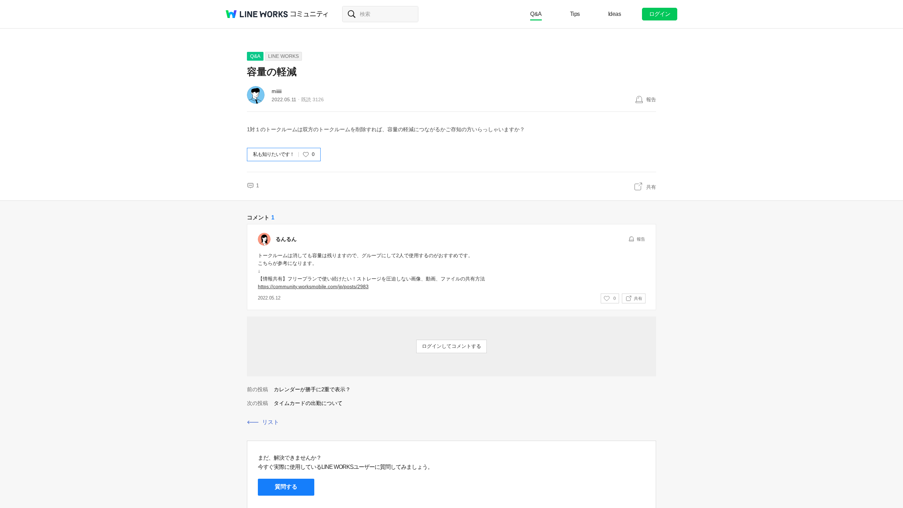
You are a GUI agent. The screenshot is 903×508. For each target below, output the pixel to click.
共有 (651, 187)
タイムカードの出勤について (308, 403)
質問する (286, 487)
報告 (651, 99)
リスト (270, 422)
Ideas (614, 14)
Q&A (536, 14)
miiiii (276, 91)
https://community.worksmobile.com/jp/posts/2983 (313, 286)
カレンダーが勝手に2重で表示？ (312, 389)
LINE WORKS (283, 56)
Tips (575, 14)
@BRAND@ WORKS (257, 14)
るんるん (286, 239)
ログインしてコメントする (451, 346)
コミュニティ (309, 14)
